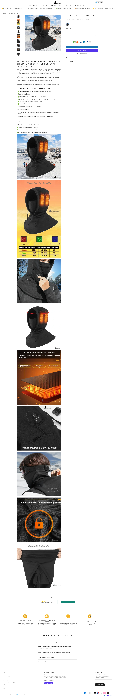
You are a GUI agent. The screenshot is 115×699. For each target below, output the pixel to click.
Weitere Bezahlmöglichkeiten (82, 53)
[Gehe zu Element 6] (18, 41)
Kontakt (4, 684)
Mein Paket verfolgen (56, 5)
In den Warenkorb (82, 46)
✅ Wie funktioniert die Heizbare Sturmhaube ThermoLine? (28, 124)
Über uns (4, 686)
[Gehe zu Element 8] (18, 49)
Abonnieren (100, 684)
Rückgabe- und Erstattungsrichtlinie (9, 682)
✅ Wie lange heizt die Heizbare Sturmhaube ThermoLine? (27, 127)
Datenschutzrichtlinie (7, 676)
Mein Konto (46, 5)
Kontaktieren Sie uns (49, 672)
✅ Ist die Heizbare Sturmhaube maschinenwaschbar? (27, 129)
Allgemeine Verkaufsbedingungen (9, 678)
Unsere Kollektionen (34, 5)
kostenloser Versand (25, 620)
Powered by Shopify (60, 694)
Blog (84, 5)
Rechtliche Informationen (7, 674)
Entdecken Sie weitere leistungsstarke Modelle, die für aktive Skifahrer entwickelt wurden (35, 116)
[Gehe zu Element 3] (18, 27)
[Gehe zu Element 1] (18, 16)
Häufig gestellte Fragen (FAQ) (73, 5)
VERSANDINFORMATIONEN (74, 57)
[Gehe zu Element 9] (18, 54)
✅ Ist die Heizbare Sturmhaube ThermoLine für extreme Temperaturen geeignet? (32, 132)
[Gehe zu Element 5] (18, 36)
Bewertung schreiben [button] (68, 602)
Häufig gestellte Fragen (7, 688)
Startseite (4, 13)
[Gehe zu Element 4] (18, 31)
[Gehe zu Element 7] (18, 45)
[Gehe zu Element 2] (18, 22)
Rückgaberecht (72, 61)
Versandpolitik (5, 680)
